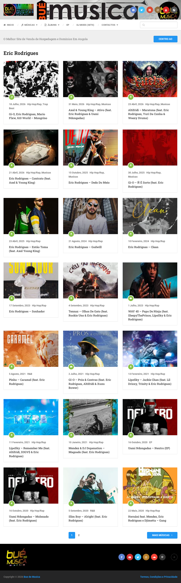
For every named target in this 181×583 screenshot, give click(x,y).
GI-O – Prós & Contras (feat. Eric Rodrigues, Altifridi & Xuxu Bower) (90, 383)
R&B (29, 373)
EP (67, 25)
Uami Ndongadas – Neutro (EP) (149, 448)
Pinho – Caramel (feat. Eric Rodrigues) (27, 381)
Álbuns (52, 25)
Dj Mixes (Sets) (85, 25)
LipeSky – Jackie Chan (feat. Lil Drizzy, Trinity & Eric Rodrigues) (149, 381)
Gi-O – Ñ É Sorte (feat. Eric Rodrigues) (145, 184)
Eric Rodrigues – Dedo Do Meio (89, 182)
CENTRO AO (165, 39)
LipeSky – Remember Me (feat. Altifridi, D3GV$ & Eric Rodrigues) (29, 452)
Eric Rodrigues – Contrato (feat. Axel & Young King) (30, 180)
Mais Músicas (161, 535)
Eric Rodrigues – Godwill (85, 247)
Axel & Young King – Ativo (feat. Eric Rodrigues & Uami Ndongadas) (90, 114)
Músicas (29, 25)
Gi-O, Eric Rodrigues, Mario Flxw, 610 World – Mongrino (28, 116)
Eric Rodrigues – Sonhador (27, 311)
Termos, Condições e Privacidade (158, 576)
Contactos (108, 25)
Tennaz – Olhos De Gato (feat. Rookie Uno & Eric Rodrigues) (88, 313)
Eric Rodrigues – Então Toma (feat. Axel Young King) (28, 249)
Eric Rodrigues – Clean (143, 247)
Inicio (10, 25)
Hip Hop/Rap (34, 104)
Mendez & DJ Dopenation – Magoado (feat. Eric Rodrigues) (89, 450)
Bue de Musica (32, 576)
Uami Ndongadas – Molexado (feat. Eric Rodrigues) (29, 518)
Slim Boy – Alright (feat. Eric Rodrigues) (88, 518)
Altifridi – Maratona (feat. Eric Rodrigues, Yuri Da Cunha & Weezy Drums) (148, 114)
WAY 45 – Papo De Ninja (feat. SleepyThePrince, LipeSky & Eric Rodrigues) (150, 315)
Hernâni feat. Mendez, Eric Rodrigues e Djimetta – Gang (147, 518)
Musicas (106, 104)
